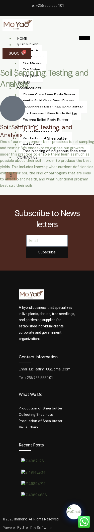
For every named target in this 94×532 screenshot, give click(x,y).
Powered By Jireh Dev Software (27, 528)
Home (22, 38)
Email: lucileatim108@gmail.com (44, 369)
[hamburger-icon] (84, 38)
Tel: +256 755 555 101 (47, 6)
